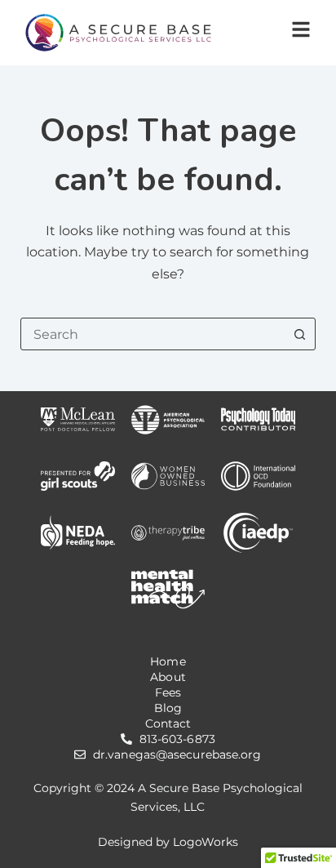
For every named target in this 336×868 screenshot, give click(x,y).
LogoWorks (205, 842)
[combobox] (153, 334)
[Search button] (299, 333)
